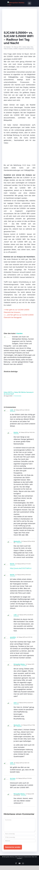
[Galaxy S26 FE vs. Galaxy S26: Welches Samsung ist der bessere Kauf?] (19, 375)
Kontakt (19, 858)
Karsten (8, 47)
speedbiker (13, 637)
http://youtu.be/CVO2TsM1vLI (20, 568)
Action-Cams (26, 47)
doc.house (13, 778)
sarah (15, 702)
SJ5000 (15, 48)
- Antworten (18, 542)
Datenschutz (27, 856)
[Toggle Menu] (29, 3)
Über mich (34, 856)
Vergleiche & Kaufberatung (25, 48)
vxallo (11, 410)
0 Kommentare (17, 396)
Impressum (20, 856)
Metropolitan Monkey (19, 664)
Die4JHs (16, 432)
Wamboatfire (17, 541)
